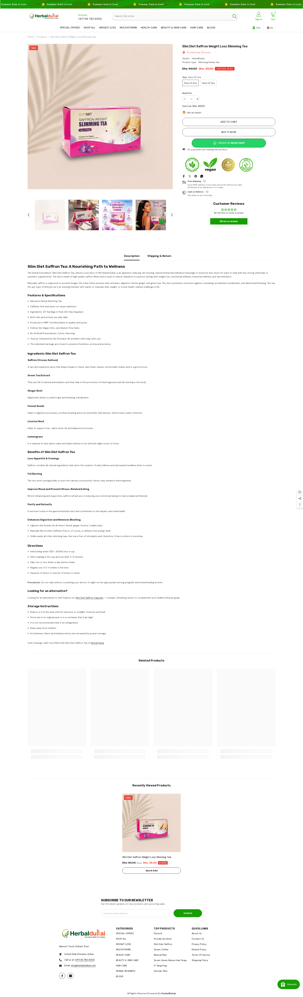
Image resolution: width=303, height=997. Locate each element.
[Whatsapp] (201, 176)
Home (31, 36)
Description (132, 256)
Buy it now (228, 132)
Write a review (229, 221)
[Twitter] (189, 176)
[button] (28, 215)
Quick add (151, 870)
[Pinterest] (195, 176)
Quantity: (187, 93)
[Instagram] (71, 976)
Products (42, 36)
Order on (231, 143)
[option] (100, 116)
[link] (57, 751)
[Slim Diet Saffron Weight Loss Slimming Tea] (151, 823)
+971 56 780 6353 (90, 19)
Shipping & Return (159, 256)
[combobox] (171, 16)
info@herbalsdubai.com (83, 965)
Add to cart (228, 121)
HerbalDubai (198, 58)
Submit (188, 913)
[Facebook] (183, 176)
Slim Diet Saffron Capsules (89, 597)
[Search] (175, 16)
